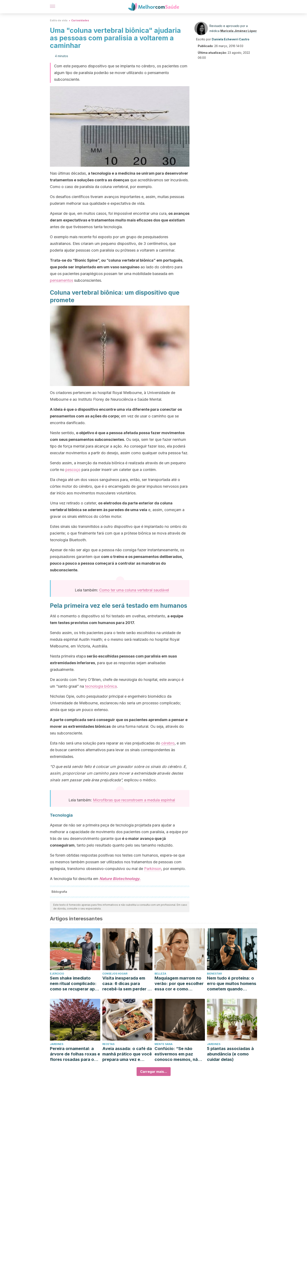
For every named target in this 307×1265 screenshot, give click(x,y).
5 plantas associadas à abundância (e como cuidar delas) (230, 1054)
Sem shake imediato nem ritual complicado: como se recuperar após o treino (75, 984)
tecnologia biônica (101, 686)
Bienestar (214, 973)
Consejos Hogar (114, 973)
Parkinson (152, 868)
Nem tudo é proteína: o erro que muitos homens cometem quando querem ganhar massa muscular (231, 984)
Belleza (160, 973)
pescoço (72, 469)
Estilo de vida (58, 20)
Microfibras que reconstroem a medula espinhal (134, 800)
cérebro (168, 743)
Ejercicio (57, 973)
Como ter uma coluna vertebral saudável (134, 590)
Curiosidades (80, 20)
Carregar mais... (153, 1071)
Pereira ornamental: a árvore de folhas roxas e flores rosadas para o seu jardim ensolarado (75, 1054)
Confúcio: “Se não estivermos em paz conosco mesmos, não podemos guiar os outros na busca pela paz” (177, 1054)
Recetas (108, 1044)
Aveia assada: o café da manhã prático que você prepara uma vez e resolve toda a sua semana (127, 1054)
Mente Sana (164, 1044)
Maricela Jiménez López (238, 31)
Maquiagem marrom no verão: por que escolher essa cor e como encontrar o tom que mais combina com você (179, 984)
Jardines (56, 1044)
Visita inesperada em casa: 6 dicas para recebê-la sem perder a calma (126, 984)
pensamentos (61, 280)
